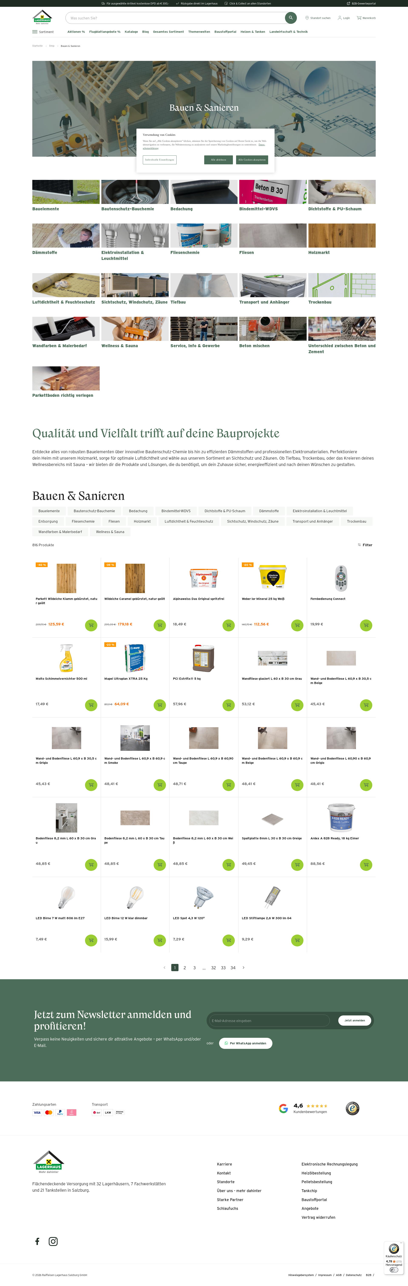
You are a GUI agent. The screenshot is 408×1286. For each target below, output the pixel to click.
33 (223, 967)
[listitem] (224, 1164)
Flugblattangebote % (104, 31)
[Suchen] (291, 18)
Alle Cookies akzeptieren (252, 159)
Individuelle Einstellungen (159, 159)
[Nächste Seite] (243, 967)
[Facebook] (40, 1244)
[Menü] (401, 1243)
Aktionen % (76, 31)
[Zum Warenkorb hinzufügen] (91, 625)
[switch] (394, 1269)
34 (233, 967)
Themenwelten (199, 31)
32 (213, 967)
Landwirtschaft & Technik (288, 31)
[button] (245, 1043)
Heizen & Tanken (253, 31)
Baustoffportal (225, 31)
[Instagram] (53, 1244)
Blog (145, 31)
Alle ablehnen (218, 159)
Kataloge (131, 31)
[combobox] (181, 18)
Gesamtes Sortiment (168, 31)
